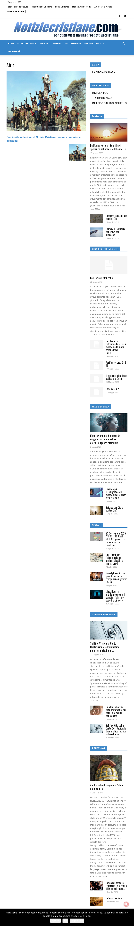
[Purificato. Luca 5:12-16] (96, 365)
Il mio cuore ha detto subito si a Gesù (116, 377)
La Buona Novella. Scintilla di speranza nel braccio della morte (108, 147)
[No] (130, 917)
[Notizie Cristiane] (67, 29)
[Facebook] (119, 16)
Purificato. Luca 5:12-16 (116, 364)
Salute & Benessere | (16, 11)
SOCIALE (100, 43)
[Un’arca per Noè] (96, 901)
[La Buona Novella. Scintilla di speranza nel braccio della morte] (108, 132)
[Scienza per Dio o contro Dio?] (96, 510)
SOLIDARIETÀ (14, 51)
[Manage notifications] (126, 904)
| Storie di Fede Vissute (17, 6)
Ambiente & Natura (103, 6)
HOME (11, 43)
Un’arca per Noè (114, 898)
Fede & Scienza (62, 6)
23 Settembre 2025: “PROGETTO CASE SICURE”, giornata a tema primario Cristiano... (116, 539)
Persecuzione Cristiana (41, 6)
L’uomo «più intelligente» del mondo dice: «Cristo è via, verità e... (116, 493)
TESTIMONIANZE (73, 43)
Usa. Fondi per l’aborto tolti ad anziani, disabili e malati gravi (114, 559)
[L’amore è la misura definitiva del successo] (96, 232)
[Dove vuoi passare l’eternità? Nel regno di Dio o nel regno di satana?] (96, 885)
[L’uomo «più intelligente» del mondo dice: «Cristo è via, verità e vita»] (96, 492)
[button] (123, 43)
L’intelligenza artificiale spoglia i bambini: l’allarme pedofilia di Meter (115, 596)
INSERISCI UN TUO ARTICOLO (109, 103)
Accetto (55, 920)
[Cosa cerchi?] (96, 392)
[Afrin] (46, 130)
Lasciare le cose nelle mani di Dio (116, 217)
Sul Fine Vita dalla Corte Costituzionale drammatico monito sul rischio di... (104, 647)
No (65, 920)
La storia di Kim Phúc (101, 278)
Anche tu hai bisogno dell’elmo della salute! (106, 787)
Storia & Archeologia (81, 6)
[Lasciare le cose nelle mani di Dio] (96, 218)
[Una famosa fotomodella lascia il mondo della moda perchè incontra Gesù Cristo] (96, 344)
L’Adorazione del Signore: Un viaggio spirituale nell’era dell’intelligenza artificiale (105, 439)
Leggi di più (77, 920)
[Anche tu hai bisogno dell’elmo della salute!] (108, 768)
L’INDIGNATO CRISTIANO (50, 43)
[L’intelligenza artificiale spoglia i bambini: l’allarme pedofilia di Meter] (96, 594)
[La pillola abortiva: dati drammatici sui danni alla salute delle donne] (96, 710)
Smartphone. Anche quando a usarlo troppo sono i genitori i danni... (116, 577)
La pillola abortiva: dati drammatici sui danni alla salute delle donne (116, 711)
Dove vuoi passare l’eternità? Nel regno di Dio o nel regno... (116, 886)
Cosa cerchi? (112, 389)
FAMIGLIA (88, 43)
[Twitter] (125, 16)
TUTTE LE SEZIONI (25, 43)
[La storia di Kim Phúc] (108, 265)
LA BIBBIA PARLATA (103, 72)
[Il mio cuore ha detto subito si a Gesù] (96, 378)
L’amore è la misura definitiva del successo (115, 232)
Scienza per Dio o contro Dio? (114, 508)
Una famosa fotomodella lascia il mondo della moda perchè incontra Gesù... (116, 347)
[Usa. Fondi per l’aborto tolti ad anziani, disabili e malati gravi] (96, 557)
